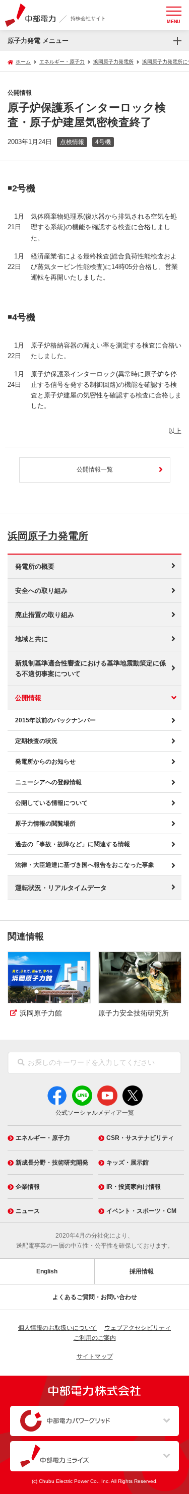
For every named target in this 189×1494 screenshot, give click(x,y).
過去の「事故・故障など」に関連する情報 (72, 844)
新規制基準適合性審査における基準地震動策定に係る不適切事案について (90, 668)
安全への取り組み (41, 590)
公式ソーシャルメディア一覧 (94, 1112)
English (46, 1271)
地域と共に (31, 639)
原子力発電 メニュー (38, 40)
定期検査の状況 (36, 740)
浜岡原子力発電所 (48, 535)
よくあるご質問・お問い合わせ (94, 1297)
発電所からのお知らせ (45, 761)
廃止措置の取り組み (44, 615)
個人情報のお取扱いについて (57, 1327)
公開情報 (28, 698)
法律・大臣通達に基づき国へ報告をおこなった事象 (84, 864)
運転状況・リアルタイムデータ (61, 888)
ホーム (23, 61)
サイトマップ (95, 1356)
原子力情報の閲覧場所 (45, 823)
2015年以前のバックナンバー (55, 720)
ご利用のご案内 (95, 1337)
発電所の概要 (34, 566)
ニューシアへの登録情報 (48, 782)
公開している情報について (51, 802)
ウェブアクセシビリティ (137, 1327)
